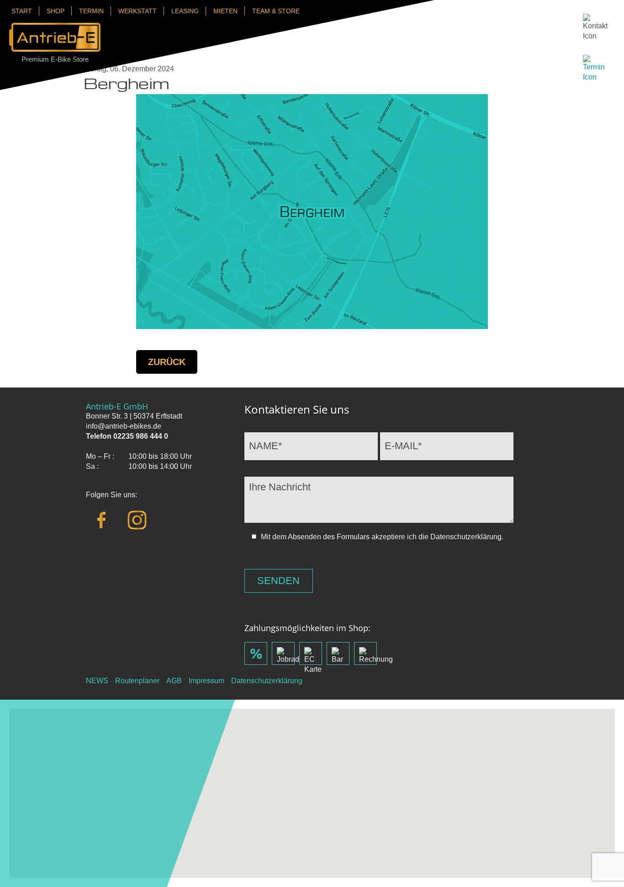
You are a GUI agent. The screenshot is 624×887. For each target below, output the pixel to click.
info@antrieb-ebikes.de (123, 426)
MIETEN (225, 11)
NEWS (97, 681)
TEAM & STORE (276, 11)
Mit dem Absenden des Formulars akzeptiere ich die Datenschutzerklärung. (382, 537)
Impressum (206, 681)
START (21, 11)
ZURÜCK (166, 362)
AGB (174, 681)
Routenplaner (137, 681)
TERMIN (91, 11)
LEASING (185, 11)
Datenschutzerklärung (266, 681)
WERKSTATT (137, 11)
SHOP (55, 11)
